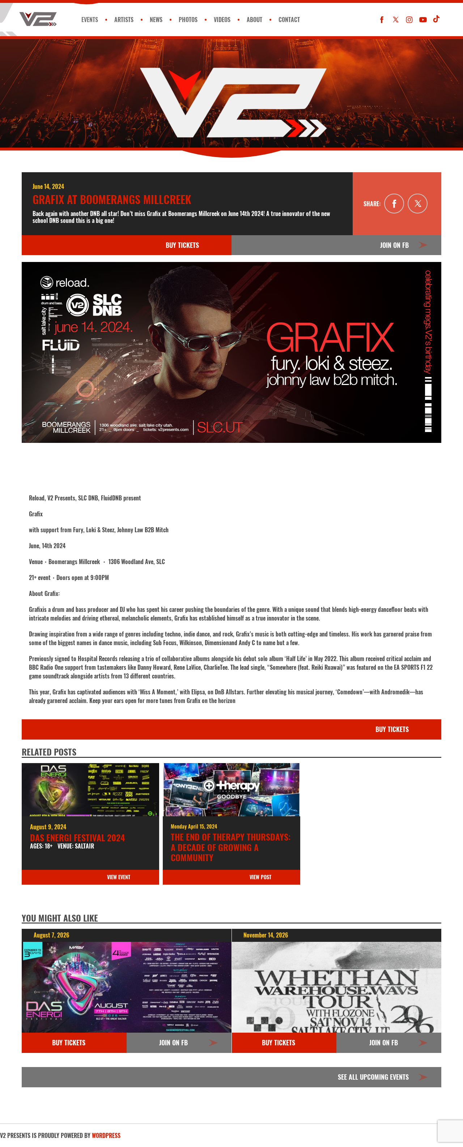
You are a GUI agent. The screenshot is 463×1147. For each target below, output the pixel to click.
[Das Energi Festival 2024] (90, 789)
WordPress (106, 1135)
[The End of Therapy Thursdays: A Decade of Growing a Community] (231, 789)
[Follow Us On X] (395, 20)
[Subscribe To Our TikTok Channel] (436, 20)
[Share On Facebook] (394, 203)
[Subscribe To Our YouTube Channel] (423, 20)
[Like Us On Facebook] (381, 20)
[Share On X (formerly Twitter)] (418, 203)
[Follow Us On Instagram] (409, 20)
